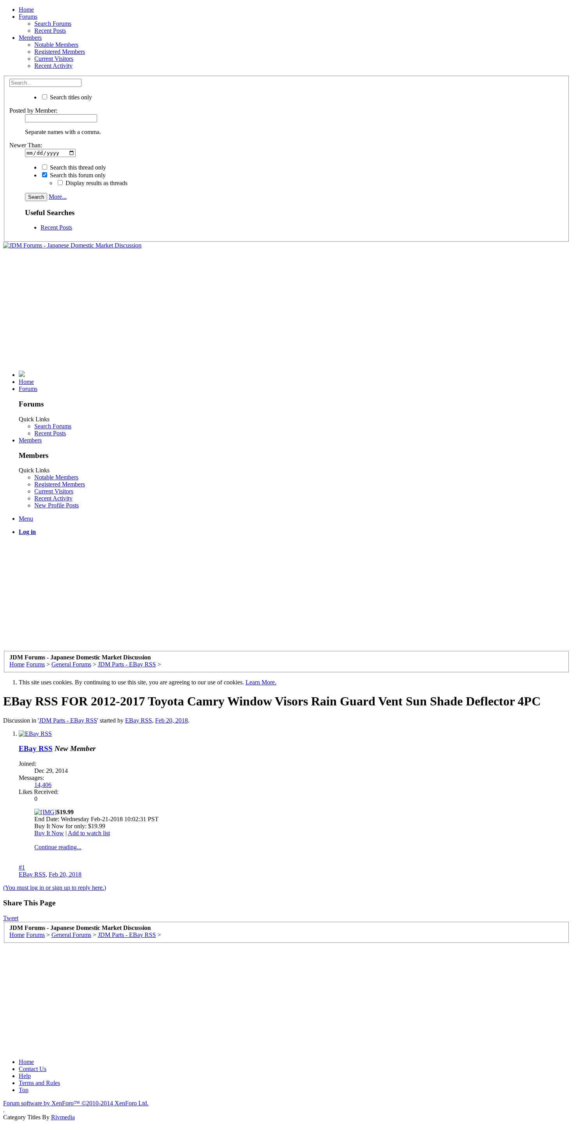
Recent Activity (53, 65)
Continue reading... (57, 847)
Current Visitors (53, 58)
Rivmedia (63, 1117)
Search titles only (70, 97)
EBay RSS (138, 720)
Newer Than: (25, 145)
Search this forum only (77, 175)
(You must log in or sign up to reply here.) (54, 887)
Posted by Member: (33, 110)
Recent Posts (50, 30)
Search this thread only (77, 167)
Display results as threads (95, 183)
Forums (28, 16)
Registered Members (59, 51)
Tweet (10, 918)
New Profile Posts (56, 505)
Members (30, 37)
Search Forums (52, 23)
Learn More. (261, 682)
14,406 (42, 784)
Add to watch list (89, 833)
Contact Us (32, 1069)
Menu (26, 518)
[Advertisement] (286, 309)
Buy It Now (49, 833)
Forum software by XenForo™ (76, 1103)
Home (26, 9)
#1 (22, 867)
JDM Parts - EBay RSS (68, 720)
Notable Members (56, 44)
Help (25, 1076)
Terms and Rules (39, 1083)
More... (58, 196)
